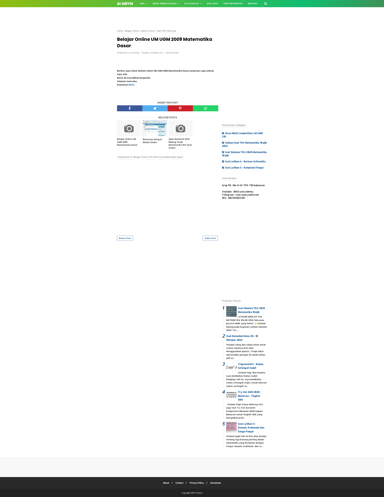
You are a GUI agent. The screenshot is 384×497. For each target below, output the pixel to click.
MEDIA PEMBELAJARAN (165, 4)
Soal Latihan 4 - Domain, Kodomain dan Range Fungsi (251, 427)
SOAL (142, 4)
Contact (179, 483)
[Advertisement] (192, 17)
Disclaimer (215, 483)
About (166, 483)
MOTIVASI (252, 4)
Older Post (210, 238)
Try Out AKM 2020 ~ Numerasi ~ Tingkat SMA (249, 395)
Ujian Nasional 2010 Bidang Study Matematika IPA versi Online (180, 143)
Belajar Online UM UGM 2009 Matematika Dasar (127, 142)
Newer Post (125, 238)
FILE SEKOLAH (191, 4)
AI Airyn (125, 3)
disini (131, 84)
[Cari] (265, 3)
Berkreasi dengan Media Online (152, 141)
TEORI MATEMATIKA (233, 4)
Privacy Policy (197, 483)
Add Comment (172, 53)
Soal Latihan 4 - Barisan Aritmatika (245, 161)
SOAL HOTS (212, 4)
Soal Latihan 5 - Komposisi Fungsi (244, 167)
